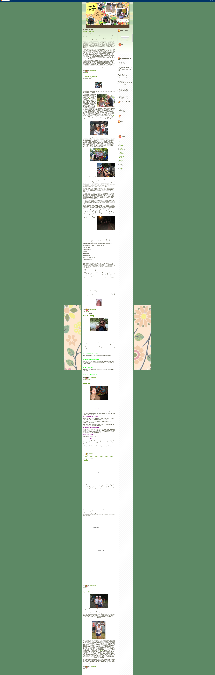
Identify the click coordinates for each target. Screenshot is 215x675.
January (121, 168)
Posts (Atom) (89, 672)
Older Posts (113, 670)
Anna (90, 98)
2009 (119, 169)
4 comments (94, 585)
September (122, 149)
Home (99, 670)
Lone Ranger (87, 311)
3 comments (94, 377)
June (120, 161)
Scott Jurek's (101, 650)
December (121, 145)
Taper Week (87, 592)
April (120, 164)
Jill (113, 115)
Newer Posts (85, 670)
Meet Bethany (88, 316)
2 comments (94, 70)
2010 (119, 144)
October (121, 148)
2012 (119, 141)
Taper (86, 668)
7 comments (94, 309)
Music (85, 460)
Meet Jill (86, 384)
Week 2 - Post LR (90, 31)
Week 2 (86, 72)
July (120, 152)
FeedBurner (127, 40)
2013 (119, 140)
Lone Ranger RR (90, 77)
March (121, 165)
